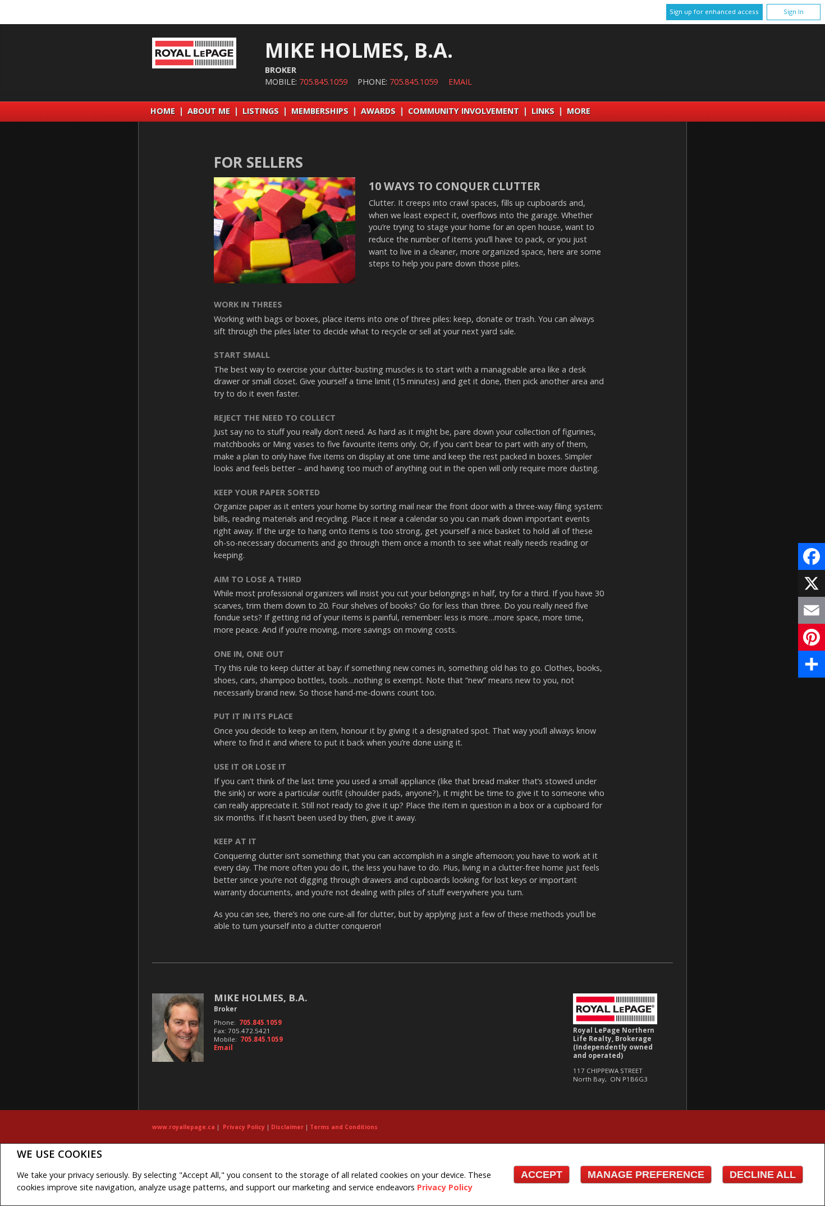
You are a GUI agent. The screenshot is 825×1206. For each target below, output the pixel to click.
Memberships (320, 110)
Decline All (763, 1174)
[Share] (811, 664)
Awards (378, 110)
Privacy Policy (445, 1187)
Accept (541, 1174)
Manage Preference (646, 1174)
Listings (260, 110)
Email (460, 81)
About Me (208, 110)
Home (162, 110)
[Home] (194, 65)
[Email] (811, 610)
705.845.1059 (323, 81)
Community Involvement (463, 110)
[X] (811, 583)
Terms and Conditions (344, 1127)
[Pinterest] (811, 637)
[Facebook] (811, 556)
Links (542, 110)
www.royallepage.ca (183, 1127)
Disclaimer (287, 1127)
